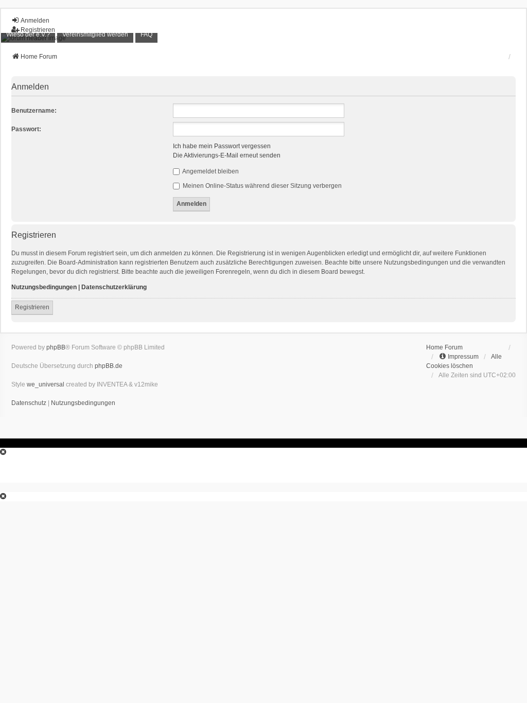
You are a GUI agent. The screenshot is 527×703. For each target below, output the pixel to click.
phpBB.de (108, 366)
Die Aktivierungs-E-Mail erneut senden (226, 155)
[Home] (263, 38)
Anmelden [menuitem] (35, 20)
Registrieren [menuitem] (38, 29)
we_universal (45, 384)
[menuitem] (28, 34)
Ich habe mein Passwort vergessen (222, 146)
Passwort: (26, 129)
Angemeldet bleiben (210, 171)
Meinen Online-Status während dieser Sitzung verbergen (261, 185)
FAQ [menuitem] (146, 34)
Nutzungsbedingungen (44, 287)
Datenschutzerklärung (114, 287)
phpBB (55, 347)
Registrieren (32, 307)
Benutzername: (34, 110)
